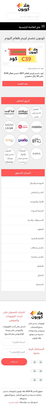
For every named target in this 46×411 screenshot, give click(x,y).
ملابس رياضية (37, 257)
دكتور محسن (14, 402)
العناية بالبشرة (37, 238)
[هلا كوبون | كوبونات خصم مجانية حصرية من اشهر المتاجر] (23, 7)
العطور (40, 229)
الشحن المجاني (37, 192)
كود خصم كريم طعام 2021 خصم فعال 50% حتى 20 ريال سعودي (23, 74)
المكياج (40, 275)
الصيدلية (39, 284)
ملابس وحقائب (37, 247)
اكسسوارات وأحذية (35, 220)
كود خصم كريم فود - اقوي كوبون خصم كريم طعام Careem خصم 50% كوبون (33, 68)
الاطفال (40, 266)
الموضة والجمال (36, 183)
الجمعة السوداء (37, 211)
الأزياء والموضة (36, 201)
